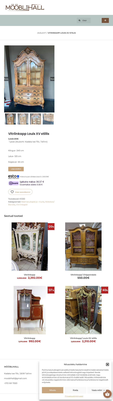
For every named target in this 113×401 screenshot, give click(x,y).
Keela (75, 390)
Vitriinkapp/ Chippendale (83, 274)
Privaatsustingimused (74, 396)
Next (52, 79)
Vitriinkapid (21, 204)
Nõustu (52, 390)
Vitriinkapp (29, 274)
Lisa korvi (16, 169)
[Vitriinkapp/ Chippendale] (83, 246)
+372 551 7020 (10, 383)
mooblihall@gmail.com (15, 378)
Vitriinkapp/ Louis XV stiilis (83, 338)
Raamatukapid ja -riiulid (32, 201)
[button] (107, 364)
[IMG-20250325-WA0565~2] (29, 78)
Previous (6, 79)
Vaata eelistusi (98, 390)
